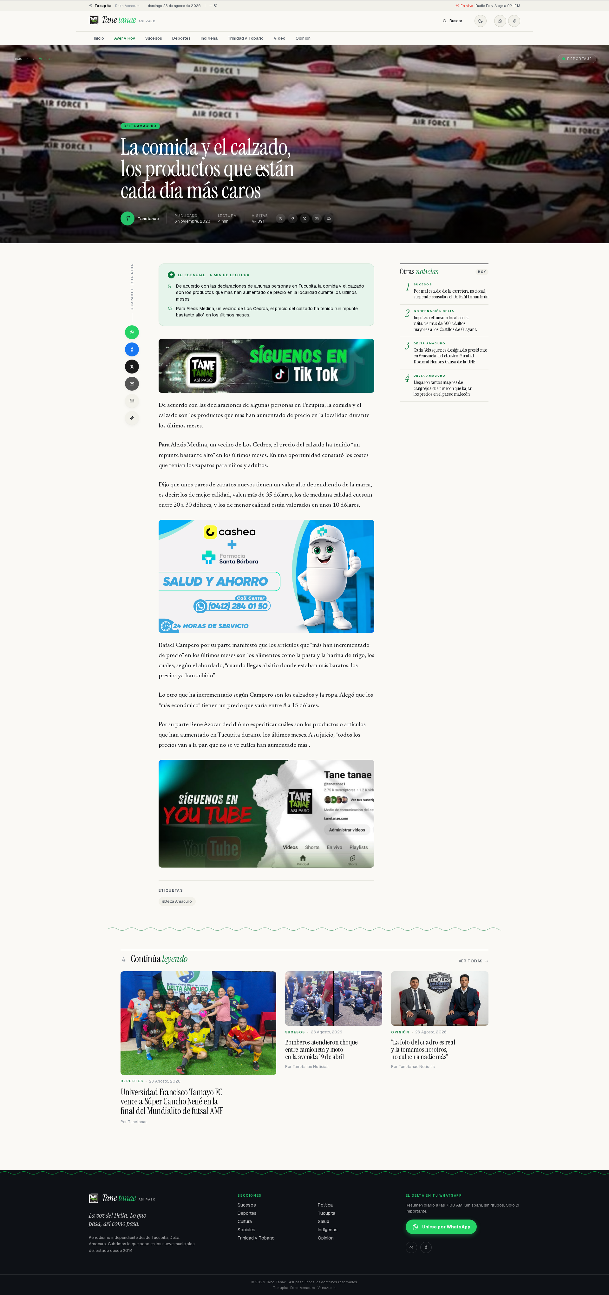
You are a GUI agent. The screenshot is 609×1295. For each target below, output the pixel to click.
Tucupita (326, 1213)
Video (279, 38)
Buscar (455, 20)
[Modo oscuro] (481, 21)
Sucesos (153, 38)
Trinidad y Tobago (246, 38)
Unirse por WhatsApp (446, 1227)
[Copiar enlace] (132, 418)
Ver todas (471, 961)
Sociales (246, 1230)
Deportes (181, 38)
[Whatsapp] (500, 21)
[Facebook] (514, 21)
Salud (323, 1221)
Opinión (303, 38)
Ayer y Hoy (124, 38)
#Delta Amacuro (177, 901)
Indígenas (327, 1230)
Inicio (99, 38)
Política (325, 1205)
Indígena (209, 38)
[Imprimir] (329, 218)
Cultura (245, 1221)
